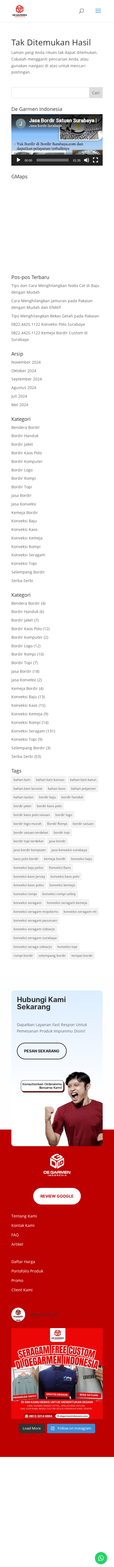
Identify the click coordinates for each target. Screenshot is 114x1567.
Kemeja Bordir (24, 512)
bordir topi (62, 832)
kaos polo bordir (26, 858)
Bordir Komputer (27, 461)
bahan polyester (83, 788)
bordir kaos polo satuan (32, 814)
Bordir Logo (22, 470)
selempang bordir (52, 955)
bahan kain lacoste (28, 788)
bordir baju (47, 797)
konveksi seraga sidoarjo (33, 946)
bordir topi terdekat (28, 841)
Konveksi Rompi (26, 546)
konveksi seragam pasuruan (35, 920)
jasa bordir (57, 841)
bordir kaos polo (49, 806)
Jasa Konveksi (23, 504)
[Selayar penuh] (95, 160)
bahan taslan (23, 797)
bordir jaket (22, 806)
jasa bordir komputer (30, 850)
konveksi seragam (28, 902)
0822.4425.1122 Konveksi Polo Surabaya (48, 324)
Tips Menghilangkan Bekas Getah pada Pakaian (55, 316)
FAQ (15, 1234)
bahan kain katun (83, 779)
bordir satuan (83, 823)
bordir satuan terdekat (31, 832)
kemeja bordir (55, 858)
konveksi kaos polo (65, 876)
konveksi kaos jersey (29, 876)
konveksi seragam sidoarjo (34, 929)
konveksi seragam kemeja (67, 902)
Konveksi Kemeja (27, 538)
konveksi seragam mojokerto (36, 911)
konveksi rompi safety (59, 893)
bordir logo (63, 814)
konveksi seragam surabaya (35, 937)
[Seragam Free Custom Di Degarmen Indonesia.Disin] (57, 1373)
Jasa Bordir (21, 495)
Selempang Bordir (28, 572)
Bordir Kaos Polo (26, 452)
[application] (57, 139)
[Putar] (18, 160)
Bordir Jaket (22, 444)
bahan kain (22, 779)
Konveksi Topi (24, 563)
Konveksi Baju (24, 520)
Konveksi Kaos (24, 529)
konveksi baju (81, 858)
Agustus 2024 (23, 387)
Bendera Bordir (25, 427)
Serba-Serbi (22, 580)
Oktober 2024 (23, 370)
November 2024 (26, 362)
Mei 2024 (19, 404)
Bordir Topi (21, 486)
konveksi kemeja (62, 885)
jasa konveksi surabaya (69, 850)
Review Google (57, 1196)
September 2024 (26, 379)
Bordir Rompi (23, 478)
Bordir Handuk (24, 435)
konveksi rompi (25, 893)
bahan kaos (57, 788)
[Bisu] (86, 160)
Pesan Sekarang (41, 1051)
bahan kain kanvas (50, 779)
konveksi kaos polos (29, 885)
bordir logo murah (28, 823)
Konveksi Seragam (28, 554)
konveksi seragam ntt (80, 911)
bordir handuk (72, 797)
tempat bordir (82, 955)
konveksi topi (67, 946)
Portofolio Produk (27, 1271)
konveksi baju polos (28, 867)
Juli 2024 (19, 396)
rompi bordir (23, 955)
